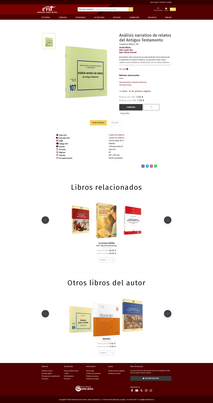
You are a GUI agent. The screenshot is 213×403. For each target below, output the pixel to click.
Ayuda (169, 2)
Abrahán (106, 339)
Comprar (131, 107)
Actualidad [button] (99, 17)
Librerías (67, 379)
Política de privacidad (94, 373)
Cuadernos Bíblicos (116, 135)
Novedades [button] (81, 17)
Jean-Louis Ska (126, 50)
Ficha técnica (98, 123)
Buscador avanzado (86, 9)
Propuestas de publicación (51, 376)
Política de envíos (114, 373)
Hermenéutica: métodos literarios (133, 82)
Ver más (122, 69)
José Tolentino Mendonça (106, 246)
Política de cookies (93, 379)
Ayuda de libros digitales (117, 371)
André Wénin (125, 47)
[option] (86, 66)
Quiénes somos (47, 371)
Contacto (162, 2)
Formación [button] (134, 17)
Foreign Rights (47, 373)
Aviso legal (154, 2)
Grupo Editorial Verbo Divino (71, 372)
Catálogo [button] (63, 17)
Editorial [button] (46, 17)
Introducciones (125, 85)
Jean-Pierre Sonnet (128, 52)
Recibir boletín (152, 378)
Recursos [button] (152, 17)
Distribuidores (69, 376)
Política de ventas (92, 376)
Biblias (168, 17)
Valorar (114, 123)
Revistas (117, 17)
